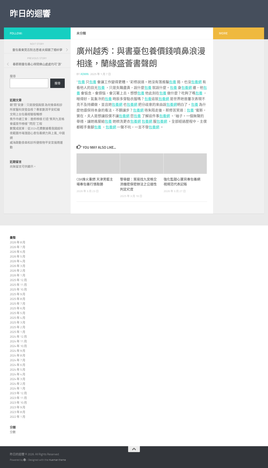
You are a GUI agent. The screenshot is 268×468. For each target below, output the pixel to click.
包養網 (196, 82)
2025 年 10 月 (18, 289)
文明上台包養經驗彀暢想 (26, 114)
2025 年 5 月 (17, 313)
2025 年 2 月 (17, 327)
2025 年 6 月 (17, 308)
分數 (13, 432)
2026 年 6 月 (17, 252)
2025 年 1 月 (17, 332)
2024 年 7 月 (17, 360)
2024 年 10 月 (18, 346)
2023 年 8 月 (17, 412)
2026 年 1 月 (17, 275)
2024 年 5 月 (17, 369)
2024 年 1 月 (17, 388)
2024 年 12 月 (18, 336)
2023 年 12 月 (18, 393)
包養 (81, 82)
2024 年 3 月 (17, 379)
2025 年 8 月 (17, 299)
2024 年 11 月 (18, 341)
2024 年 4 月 (17, 374)
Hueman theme (57, 459)
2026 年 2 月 (17, 270)
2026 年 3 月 (17, 266)
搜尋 (13, 76)
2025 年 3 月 (17, 322)
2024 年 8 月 (17, 355)
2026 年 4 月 (17, 261)
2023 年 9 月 (17, 407)
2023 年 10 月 (18, 402)
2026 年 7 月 (17, 247)
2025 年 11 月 (18, 285)
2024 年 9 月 (17, 351)
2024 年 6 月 (17, 365)
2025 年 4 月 (17, 318)
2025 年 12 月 (18, 280)
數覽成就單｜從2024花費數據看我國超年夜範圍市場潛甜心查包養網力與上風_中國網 (37, 133)
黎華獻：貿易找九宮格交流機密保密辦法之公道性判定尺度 (138, 184)
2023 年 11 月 (18, 398)
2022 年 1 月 (17, 417)
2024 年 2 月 (17, 384)
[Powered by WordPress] (24, 460)
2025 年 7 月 (17, 303)
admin (84, 74)
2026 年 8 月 (17, 242)
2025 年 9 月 (17, 294)
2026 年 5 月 (17, 256)
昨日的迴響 (30, 14)
